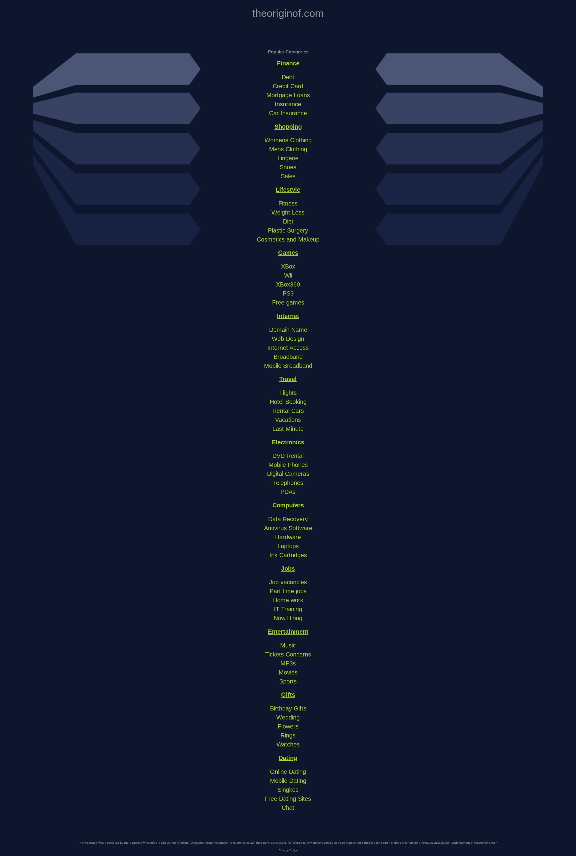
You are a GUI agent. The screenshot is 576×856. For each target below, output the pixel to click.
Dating (288, 758)
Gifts (288, 694)
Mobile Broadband (288, 365)
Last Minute (288, 428)
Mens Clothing (288, 149)
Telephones (288, 482)
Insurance (288, 104)
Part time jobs (288, 591)
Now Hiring (288, 618)
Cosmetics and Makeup (288, 239)
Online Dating (288, 771)
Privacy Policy (288, 850)
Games (288, 252)
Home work (288, 600)
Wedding (288, 717)
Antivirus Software (288, 528)
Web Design (288, 338)
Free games (288, 302)
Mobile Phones (288, 464)
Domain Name (288, 329)
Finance (288, 63)
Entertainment (288, 631)
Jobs (288, 568)
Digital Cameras (288, 473)
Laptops (288, 546)
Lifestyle (288, 189)
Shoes (288, 167)
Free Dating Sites (288, 798)
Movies (288, 672)
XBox (288, 266)
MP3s (288, 663)
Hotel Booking (288, 401)
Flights (288, 392)
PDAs (288, 491)
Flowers (288, 726)
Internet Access (288, 347)
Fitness (288, 203)
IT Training (288, 609)
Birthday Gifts (288, 708)
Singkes (288, 789)
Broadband (288, 356)
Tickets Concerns (288, 654)
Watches (288, 744)
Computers (288, 505)
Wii (288, 275)
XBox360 (288, 284)
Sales (288, 176)
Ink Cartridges (288, 555)
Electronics (288, 442)
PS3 (288, 293)
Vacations (288, 419)
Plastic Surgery (288, 230)
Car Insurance (288, 113)
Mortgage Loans (288, 95)
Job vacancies (288, 582)
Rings (288, 735)
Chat (288, 807)
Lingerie (288, 158)
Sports (288, 681)
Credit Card (288, 86)
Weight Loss (288, 212)
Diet (288, 221)
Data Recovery (288, 519)
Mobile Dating (288, 780)
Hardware (288, 537)
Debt (288, 77)
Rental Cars (288, 410)
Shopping (288, 126)
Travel (288, 379)
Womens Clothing (288, 140)
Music (288, 645)
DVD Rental (288, 455)
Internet (288, 316)
